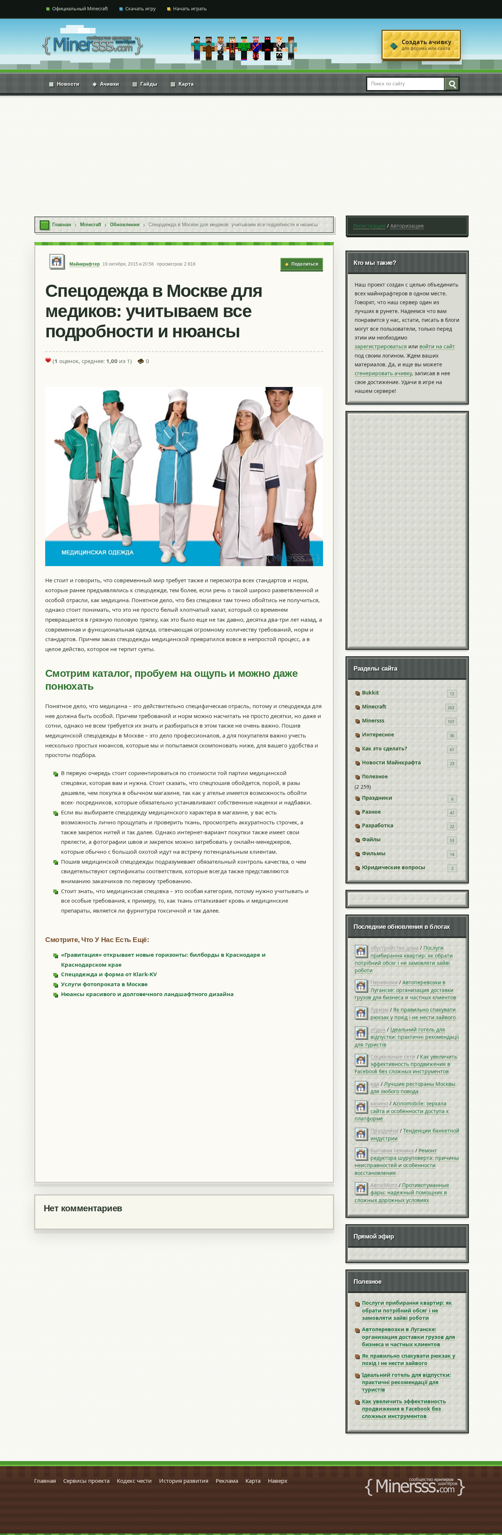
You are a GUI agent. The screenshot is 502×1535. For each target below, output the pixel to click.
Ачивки (106, 84)
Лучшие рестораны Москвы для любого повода (412, 1087)
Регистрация (369, 225)
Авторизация (407, 225)
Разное (371, 811)
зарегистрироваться (381, 346)
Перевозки (384, 982)
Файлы (371, 839)
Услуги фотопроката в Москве (104, 984)
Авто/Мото (383, 1185)
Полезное (375, 776)
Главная (45, 1480)
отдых (378, 1029)
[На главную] (92, 44)
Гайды (144, 84)
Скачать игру (140, 8)
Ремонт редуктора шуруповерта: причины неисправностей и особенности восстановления (407, 1161)
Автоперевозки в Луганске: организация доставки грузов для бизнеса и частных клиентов (405, 990)
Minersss (373, 720)
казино (379, 1103)
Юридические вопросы (393, 867)
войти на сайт (437, 346)
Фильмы (374, 853)
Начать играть (190, 8)
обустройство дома (394, 947)
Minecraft (374, 706)
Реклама (227, 1480)
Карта (182, 84)
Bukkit (370, 692)
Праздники (377, 797)
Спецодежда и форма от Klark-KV (109, 974)
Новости (64, 84)
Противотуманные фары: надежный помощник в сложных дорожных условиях (402, 1193)
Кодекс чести (134, 1480)
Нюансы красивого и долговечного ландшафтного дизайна (147, 994)
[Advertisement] (251, 150)
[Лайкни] (48, 360)
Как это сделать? (384, 748)
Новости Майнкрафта (391, 762)
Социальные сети (392, 1056)
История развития (183, 1480)
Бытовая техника (392, 1150)
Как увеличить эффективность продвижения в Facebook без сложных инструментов (406, 1064)
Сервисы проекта (86, 1480)
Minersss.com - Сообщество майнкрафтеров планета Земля (415, 1487)
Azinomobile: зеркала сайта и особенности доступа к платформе (402, 1111)
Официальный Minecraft (80, 8)
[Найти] (451, 84)
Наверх (277, 1480)
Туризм (379, 1009)
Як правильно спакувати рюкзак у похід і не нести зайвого (413, 1013)
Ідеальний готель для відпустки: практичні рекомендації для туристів (407, 1037)
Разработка (377, 825)
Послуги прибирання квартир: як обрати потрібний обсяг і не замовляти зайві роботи (404, 959)
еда (374, 1083)
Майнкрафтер (84, 264)
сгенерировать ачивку (383, 373)
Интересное (378, 734)
